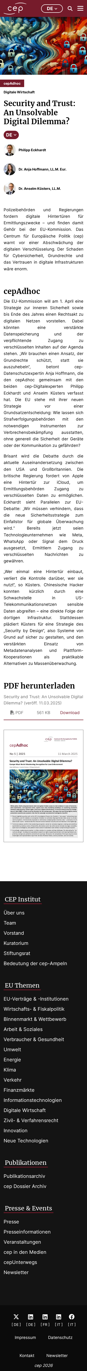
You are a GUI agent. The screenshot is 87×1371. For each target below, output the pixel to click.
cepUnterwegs (20, 1262)
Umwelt (12, 1049)
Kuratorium (16, 943)
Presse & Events (28, 1208)
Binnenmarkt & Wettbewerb (35, 1019)
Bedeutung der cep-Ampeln (35, 963)
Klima (10, 1070)
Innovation (16, 1130)
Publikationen (26, 1162)
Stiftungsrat (17, 953)
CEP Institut (23, 899)
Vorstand (14, 933)
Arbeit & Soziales (23, 1029)
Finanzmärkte (19, 1090)
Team (10, 923)
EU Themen (22, 985)
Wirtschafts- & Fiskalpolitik (34, 1009)
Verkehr (13, 1080)
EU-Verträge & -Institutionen (36, 999)
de (50, 8)
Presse (11, 1222)
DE (9, 135)
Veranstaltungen (22, 1242)
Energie (12, 1060)
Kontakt (27, 1355)
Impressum (25, 1337)
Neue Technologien (26, 1141)
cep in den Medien (25, 1252)
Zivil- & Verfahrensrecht (31, 1120)
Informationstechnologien (33, 1100)
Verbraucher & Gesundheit (34, 1039)
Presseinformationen (27, 1232)
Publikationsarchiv (24, 1176)
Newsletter (16, 1272)
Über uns (14, 913)
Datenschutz (60, 1337)
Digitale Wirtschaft (25, 1110)
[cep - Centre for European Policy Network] (15, 8)
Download (70, 712)
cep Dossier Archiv (25, 1186)
